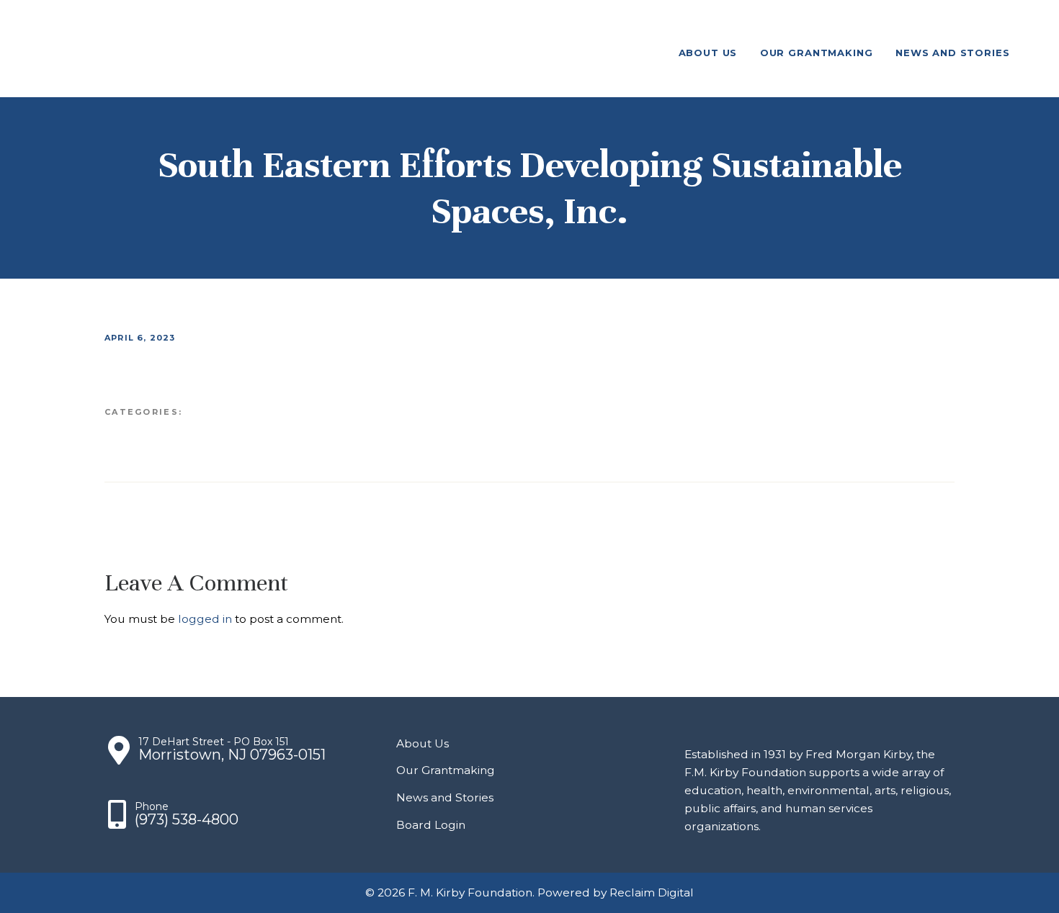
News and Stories (444, 797)
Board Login (430, 825)
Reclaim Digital (651, 892)
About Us (422, 743)
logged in (205, 619)
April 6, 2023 (140, 338)
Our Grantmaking (445, 770)
